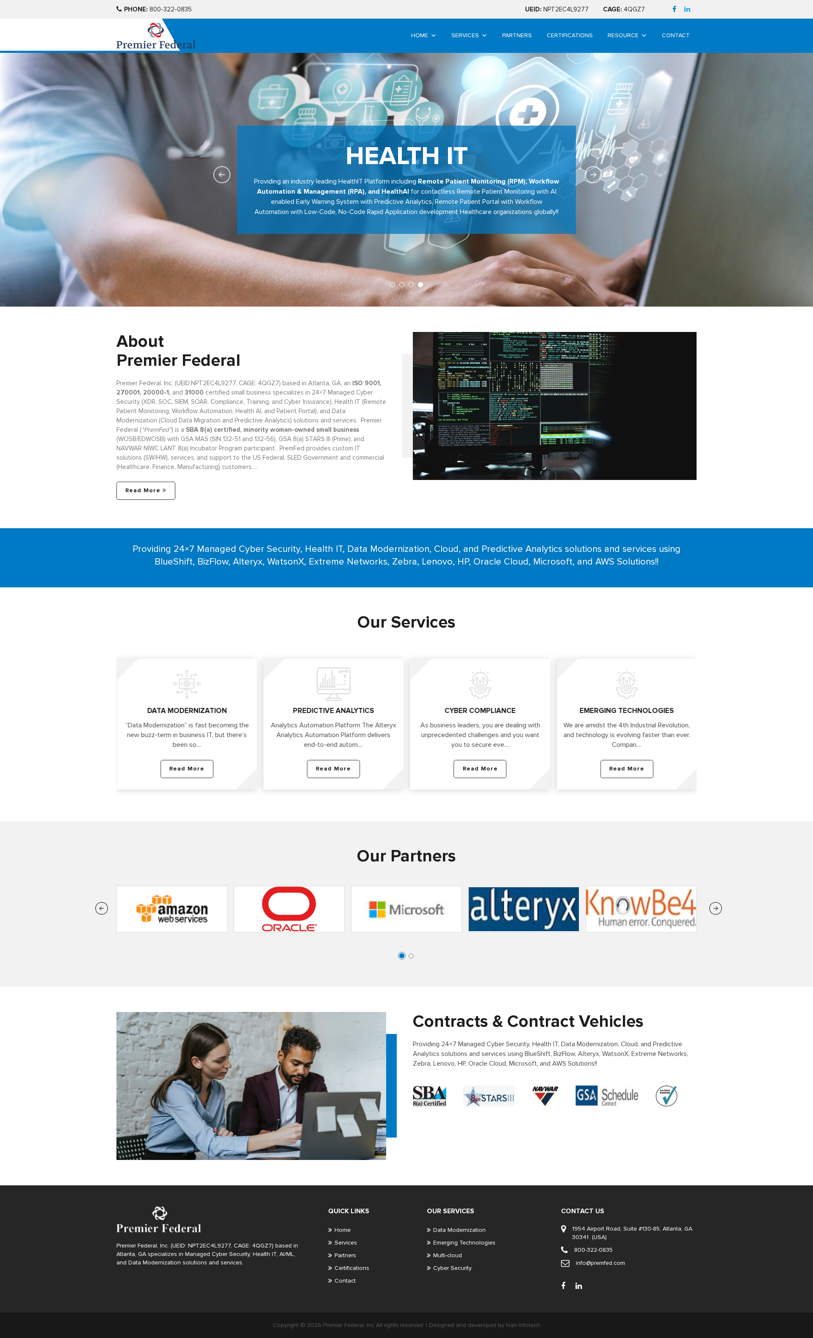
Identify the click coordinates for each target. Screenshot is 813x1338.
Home (419, 35)
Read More (142, 490)
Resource (623, 35)
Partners (517, 35)
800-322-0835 (158, 9)
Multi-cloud (447, 1255)
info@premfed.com (600, 1263)
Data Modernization (459, 1230)
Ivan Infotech (523, 1325)
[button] (392, 284)
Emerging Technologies (464, 1242)
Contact (676, 35)
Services (465, 35)
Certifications (570, 35)
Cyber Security (452, 1268)
